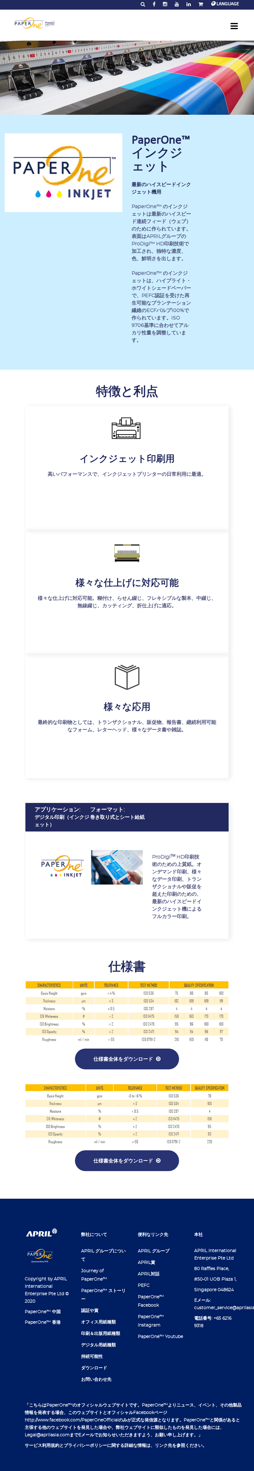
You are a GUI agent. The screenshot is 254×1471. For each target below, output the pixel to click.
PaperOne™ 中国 (43, 1312)
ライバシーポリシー (87, 1445)
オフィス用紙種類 (98, 1322)
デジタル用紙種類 (98, 1345)
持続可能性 (92, 1356)
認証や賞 (90, 1310)
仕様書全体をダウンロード (123, 1059)
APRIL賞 (146, 1262)
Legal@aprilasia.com (47, 1435)
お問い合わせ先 (96, 1379)
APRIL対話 (149, 1274)
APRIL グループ (153, 1251)
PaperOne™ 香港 (43, 1322)
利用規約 (50, 1445)
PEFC (144, 1285)
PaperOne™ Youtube (160, 1337)
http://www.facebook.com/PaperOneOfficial (72, 1420)
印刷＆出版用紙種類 (100, 1333)
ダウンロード (94, 1368)
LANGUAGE (227, 4)
